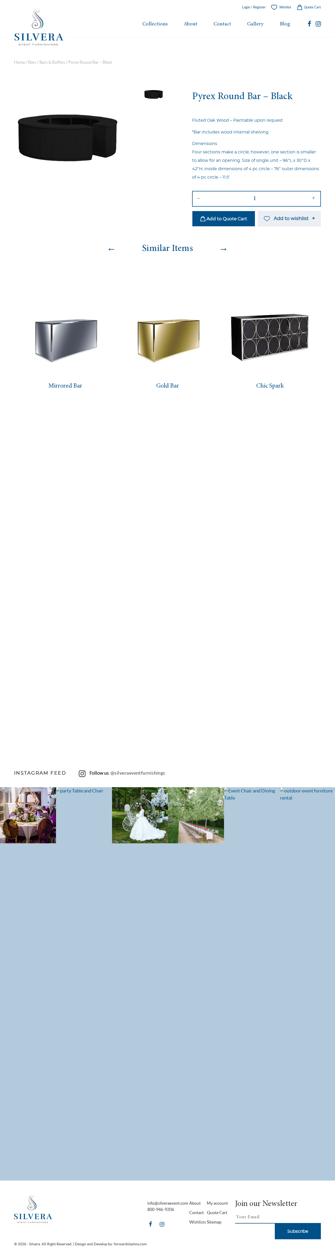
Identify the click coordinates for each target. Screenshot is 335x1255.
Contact (222, 24)
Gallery (255, 24)
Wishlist (285, 7)
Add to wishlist (291, 218)
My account (217, 1203)
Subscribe (297, 1231)
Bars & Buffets (52, 62)
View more (28, 815)
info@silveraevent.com (167, 1203)
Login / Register (254, 7)
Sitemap (214, 1222)
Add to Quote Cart (226, 219)
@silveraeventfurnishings (137, 773)
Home (19, 62)
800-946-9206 (160, 1209)
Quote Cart (312, 7)
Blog (285, 24)
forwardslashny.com (130, 1244)
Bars (32, 62)
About (190, 24)
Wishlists (197, 1222)
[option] (69, 139)
